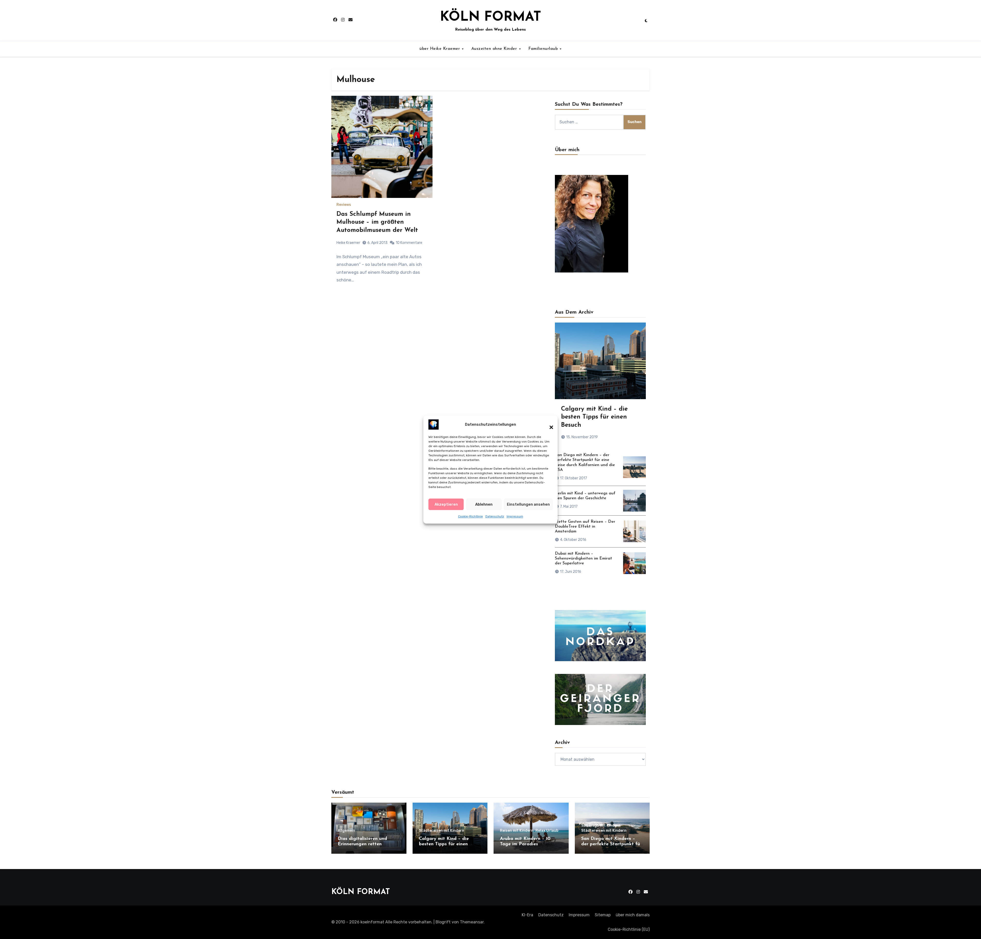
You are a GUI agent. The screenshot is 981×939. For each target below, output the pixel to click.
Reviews (343, 205)
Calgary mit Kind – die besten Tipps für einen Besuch (594, 417)
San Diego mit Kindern (601, 825)
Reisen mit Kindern (516, 831)
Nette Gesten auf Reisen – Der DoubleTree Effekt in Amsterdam (585, 526)
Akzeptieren (446, 504)
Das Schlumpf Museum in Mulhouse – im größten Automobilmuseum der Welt (377, 222)
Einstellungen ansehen (528, 504)
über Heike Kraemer (440, 49)
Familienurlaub (543, 49)
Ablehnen (484, 504)
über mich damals (633, 914)
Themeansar (472, 922)
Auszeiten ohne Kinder (494, 49)
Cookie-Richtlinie (470, 516)
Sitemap (603, 914)
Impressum (515, 516)
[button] (549, 424)
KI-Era (527, 914)
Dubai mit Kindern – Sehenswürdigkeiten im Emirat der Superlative (583, 558)
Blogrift (443, 922)
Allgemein (346, 831)
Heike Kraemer (348, 243)
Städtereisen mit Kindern (441, 831)
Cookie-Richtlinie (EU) (629, 929)
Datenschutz (494, 516)
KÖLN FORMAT (490, 17)
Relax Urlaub (546, 831)
